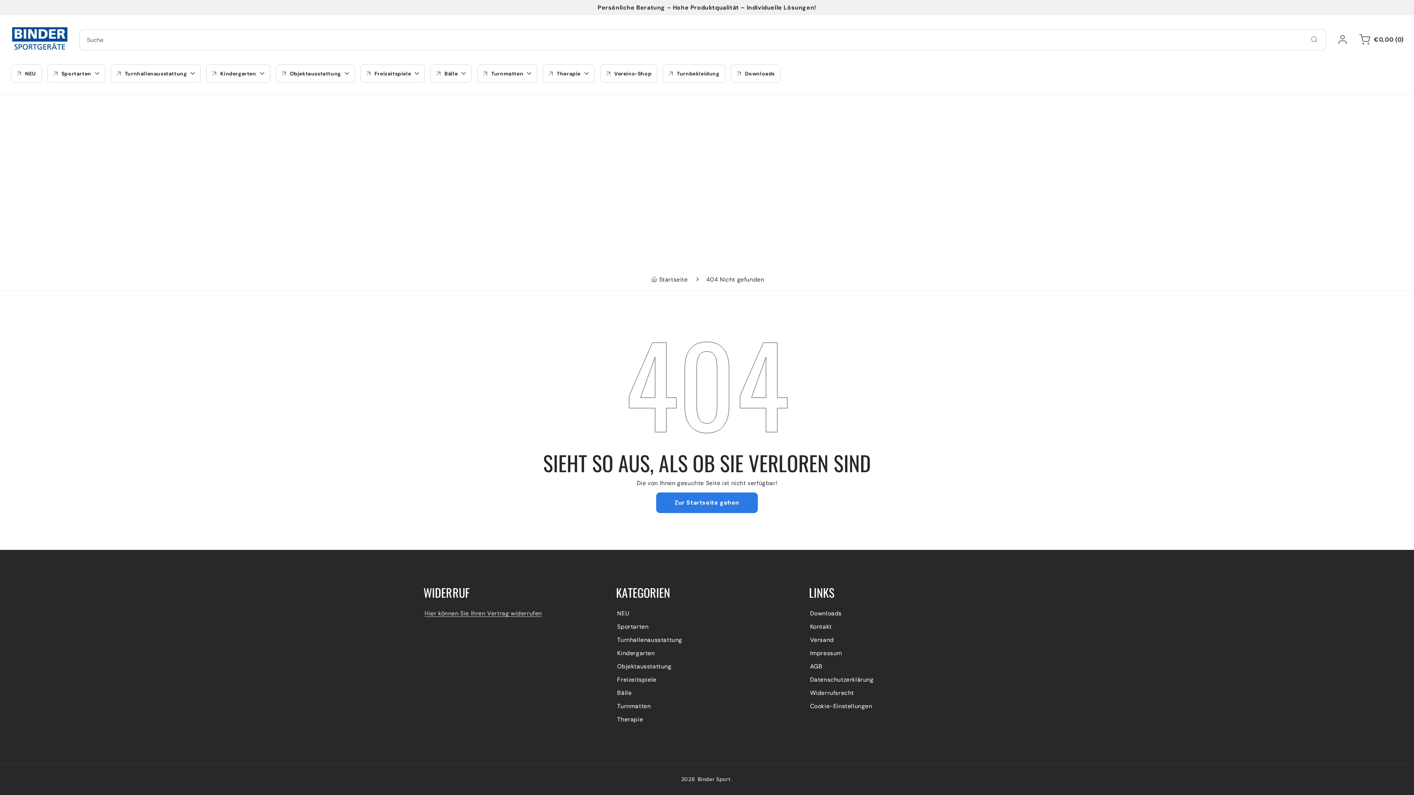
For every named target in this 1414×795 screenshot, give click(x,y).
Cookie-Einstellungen (841, 706)
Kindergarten (636, 653)
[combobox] (703, 39)
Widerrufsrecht (832, 693)
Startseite (673, 279)
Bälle (624, 693)
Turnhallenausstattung (649, 640)
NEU (623, 613)
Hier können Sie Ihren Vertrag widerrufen (483, 613)
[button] (1380, 40)
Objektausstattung (644, 666)
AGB (816, 666)
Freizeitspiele (636, 679)
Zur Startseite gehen (707, 502)
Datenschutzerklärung (842, 679)
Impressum (826, 653)
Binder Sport (714, 779)
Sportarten (632, 626)
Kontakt (821, 626)
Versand (822, 640)
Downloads (826, 613)
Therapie (630, 719)
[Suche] (1314, 39)
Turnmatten (634, 706)
